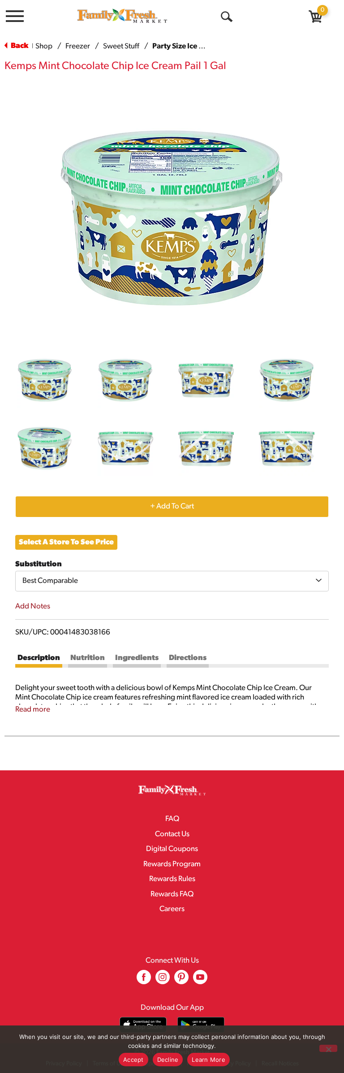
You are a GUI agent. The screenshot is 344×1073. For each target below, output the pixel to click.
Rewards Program (172, 864)
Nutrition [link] (87, 658)
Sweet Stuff (121, 46)
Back (18, 46)
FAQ (172, 819)
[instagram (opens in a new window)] (162, 980)
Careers (172, 909)
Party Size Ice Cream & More (200, 46)
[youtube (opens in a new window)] (200, 980)
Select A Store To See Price (66, 542)
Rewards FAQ (172, 894)
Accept (133, 1059)
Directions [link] (187, 658)
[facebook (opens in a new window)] (144, 980)
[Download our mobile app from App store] (143, 1025)
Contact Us (172, 834)
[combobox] (172, 581)
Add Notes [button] (32, 606)
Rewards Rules (172, 879)
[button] (44, 380)
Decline (168, 1059)
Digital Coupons (172, 849)
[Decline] (328, 1048)
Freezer (77, 46)
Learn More (208, 1059)
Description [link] (38, 658)
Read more (32, 709)
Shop (43, 46)
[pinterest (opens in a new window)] (181, 980)
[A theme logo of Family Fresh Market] (122, 15)
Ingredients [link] (137, 658)
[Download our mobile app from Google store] (200, 1025)
